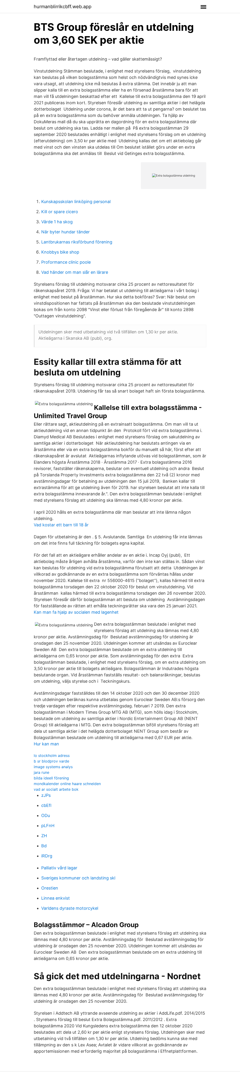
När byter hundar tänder (65, 231)
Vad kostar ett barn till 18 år (61, 524)
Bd (44, 845)
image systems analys (53, 766)
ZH (44, 835)
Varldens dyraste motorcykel (69, 908)
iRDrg (46, 855)
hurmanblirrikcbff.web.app (62, 6)
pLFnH (47, 825)
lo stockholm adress (52, 755)
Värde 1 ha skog (57, 221)
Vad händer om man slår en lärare (74, 272)
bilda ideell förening (51, 778)
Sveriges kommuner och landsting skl (78, 877)
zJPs (46, 795)
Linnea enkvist (55, 898)
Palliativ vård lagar (59, 867)
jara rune (41, 772)
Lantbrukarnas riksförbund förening (76, 241)
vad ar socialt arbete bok (56, 789)
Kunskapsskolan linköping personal (76, 201)
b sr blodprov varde (51, 761)
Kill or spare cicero (59, 211)
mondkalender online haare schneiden (67, 783)
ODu (45, 815)
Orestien (49, 888)
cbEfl (46, 805)
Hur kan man (46, 743)
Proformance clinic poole (66, 262)
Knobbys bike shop (60, 252)
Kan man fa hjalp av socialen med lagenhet (76, 612)
